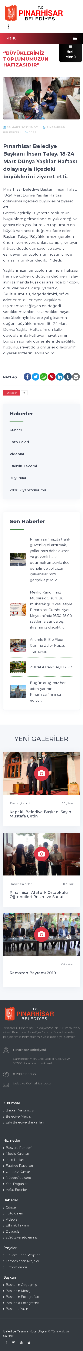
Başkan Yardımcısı (20, 1110)
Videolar (17, 454)
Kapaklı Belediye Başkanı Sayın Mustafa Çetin (40, 814)
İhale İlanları (15, 1160)
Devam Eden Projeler (23, 1255)
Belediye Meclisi (18, 1116)
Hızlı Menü (71, 54)
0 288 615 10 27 (24, 1074)
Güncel (16, 430)
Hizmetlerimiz (16, 1267)
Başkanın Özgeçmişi (21, 1285)
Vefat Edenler (16, 1190)
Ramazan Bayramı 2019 (33, 973)
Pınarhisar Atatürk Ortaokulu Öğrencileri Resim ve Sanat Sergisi (39, 896)
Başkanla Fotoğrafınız (22, 1303)
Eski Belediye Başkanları (25, 1122)
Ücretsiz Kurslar (18, 1172)
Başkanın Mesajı (18, 1291)
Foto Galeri (19, 442)
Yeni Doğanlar (16, 1184)
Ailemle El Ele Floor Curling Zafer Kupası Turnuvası (48, 645)
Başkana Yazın (17, 1309)
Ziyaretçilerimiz (20, 803)
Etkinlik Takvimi (23, 466)
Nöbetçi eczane (18, 1178)
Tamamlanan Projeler (22, 1261)
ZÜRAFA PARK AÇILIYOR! (51, 667)
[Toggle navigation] (8, 26)
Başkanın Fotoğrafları (22, 1297)
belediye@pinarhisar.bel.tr (32, 1083)
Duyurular (18, 478)
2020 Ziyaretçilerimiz (28, 490)
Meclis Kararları (17, 1154)
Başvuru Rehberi (18, 1148)
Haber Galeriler (21, 884)
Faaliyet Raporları (19, 1166)
